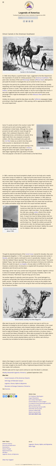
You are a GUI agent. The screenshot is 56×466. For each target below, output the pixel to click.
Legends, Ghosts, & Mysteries (10, 454)
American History (7, 443)
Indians (4, 90)
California (37, 99)
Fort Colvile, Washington (35, 400)
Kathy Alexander (8, 372)
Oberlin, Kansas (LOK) (35, 412)
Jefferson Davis (39, 80)
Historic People (6, 449)
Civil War (7, 141)
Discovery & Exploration (9, 445)
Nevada (4, 258)
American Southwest (42, 78)
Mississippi (26, 80)
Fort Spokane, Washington (36, 396)
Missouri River (37, 94)
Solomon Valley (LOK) (34, 410)
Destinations (5, 447)
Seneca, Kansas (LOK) (34, 405)
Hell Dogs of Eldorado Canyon (14, 381)
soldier (36, 212)
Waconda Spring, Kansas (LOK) (37, 407)
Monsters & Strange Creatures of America (17, 386)
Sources (7, 389)
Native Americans (7, 450)
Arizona (29, 148)
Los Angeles (23, 264)
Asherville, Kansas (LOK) (35, 408)
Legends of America (29, 12)
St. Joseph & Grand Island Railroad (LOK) (40, 403)
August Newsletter (34, 398)
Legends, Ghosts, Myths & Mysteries (16, 383)
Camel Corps (29, 254)
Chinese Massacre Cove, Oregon (37, 401)
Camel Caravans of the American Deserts (17, 378)
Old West (4, 452)
